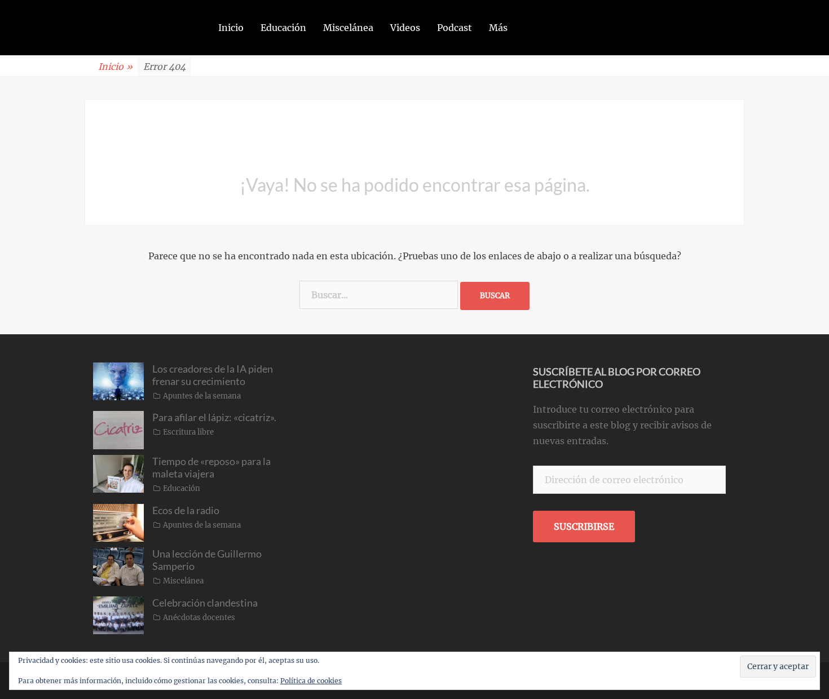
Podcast (454, 27)
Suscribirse (584, 526)
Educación (283, 27)
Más (498, 27)
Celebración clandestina (205, 602)
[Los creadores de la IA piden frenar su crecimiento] (118, 380)
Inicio (231, 27)
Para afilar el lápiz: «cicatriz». (214, 417)
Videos (405, 27)
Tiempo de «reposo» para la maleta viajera (211, 467)
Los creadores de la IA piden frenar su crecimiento (212, 374)
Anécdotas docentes (199, 617)
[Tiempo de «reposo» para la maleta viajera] (118, 473)
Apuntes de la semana (202, 396)
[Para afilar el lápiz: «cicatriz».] (118, 429)
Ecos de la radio (185, 510)
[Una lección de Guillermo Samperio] (118, 565)
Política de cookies (311, 680)
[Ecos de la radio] (118, 522)
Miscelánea (348, 27)
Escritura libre (188, 432)
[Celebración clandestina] (118, 614)
